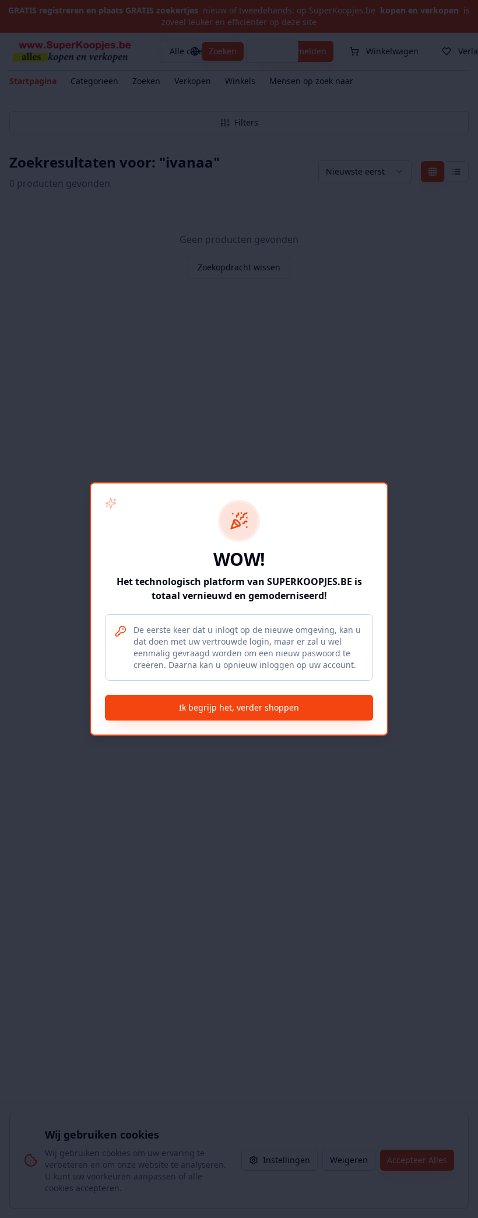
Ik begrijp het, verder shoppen (239, 707)
